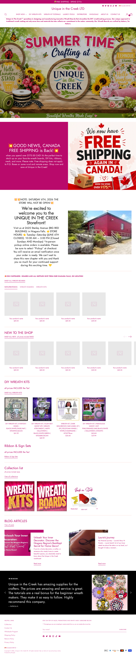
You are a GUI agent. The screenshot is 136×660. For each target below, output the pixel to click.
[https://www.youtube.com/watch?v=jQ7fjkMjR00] (68, 72)
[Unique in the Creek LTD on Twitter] (106, 6)
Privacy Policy (9, 642)
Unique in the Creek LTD (21, 651)
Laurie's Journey (106, 537)
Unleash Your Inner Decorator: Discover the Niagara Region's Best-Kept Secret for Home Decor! (48, 542)
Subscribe (122, 629)
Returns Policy (9, 639)
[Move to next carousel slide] (130, 336)
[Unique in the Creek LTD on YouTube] (116, 6)
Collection (7, 624)
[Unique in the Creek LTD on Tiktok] (113, 6)
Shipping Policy (9, 635)
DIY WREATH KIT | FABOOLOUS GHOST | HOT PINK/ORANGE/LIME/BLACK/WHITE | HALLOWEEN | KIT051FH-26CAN (95, 428)
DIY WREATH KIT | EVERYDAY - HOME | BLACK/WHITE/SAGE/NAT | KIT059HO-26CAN (16, 427)
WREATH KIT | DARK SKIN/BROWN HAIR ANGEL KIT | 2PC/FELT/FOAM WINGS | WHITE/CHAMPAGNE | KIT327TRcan (68, 428)
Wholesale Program (11, 631)
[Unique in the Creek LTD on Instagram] (111, 6)
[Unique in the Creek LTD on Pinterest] (108, 6)
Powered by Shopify (9, 653)
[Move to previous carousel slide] (125, 336)
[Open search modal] (6, 14)
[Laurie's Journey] (88, 548)
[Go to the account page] (126, 14)
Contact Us (8, 628)
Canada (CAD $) (125, 6)
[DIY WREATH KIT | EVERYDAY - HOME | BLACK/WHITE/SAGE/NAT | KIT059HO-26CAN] (16, 409)
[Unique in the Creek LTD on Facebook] (103, 6)
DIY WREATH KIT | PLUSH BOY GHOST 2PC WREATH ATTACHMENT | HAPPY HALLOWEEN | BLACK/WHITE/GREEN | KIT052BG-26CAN (42, 430)
